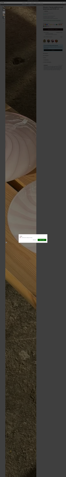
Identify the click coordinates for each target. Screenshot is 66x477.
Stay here (34, 239)
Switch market (42, 239)
